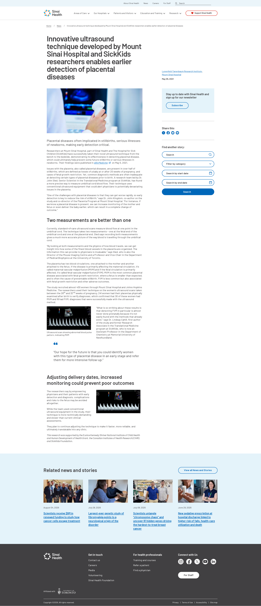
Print (177, 132)
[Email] (172, 132)
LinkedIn (213, 561)
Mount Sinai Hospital (171, 74)
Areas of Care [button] (80, 13)
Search (182, 3)
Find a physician (141, 570)
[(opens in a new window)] (67, 591)
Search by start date (177, 173)
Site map (213, 602)
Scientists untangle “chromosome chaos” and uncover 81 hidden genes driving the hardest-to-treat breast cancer (152, 521)
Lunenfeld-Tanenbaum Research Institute (182, 71)
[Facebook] (168, 132)
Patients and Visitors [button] (123, 13)
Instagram (181, 561)
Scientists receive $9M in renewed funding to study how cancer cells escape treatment (62, 517)
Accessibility (201, 602)
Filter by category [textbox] (176, 163)
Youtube (205, 561)
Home (48, 26)
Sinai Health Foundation (101, 580)
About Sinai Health (131, 3)
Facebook (189, 561)
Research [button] (173, 13)
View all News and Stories (198, 470)
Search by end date (176, 182)
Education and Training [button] (151, 13)
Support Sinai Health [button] (203, 13)
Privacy (175, 602)
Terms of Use (187, 602)
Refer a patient (141, 565)
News (146, 3)
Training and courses (144, 560)
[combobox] (188, 164)
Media (91, 570)
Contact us (94, 560)
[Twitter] (163, 132)
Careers (156, 3)
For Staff (167, 3)
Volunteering (95, 575)
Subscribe (177, 105)
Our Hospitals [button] (100, 13)
